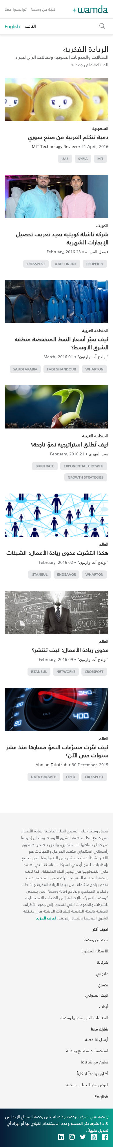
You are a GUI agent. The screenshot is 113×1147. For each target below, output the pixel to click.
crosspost (36, 264)
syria (83, 158)
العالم (103, 544)
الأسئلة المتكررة (95, 951)
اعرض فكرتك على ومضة (87, 1085)
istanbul (40, 574)
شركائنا (102, 962)
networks (66, 671)
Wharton (94, 369)
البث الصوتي (96, 995)
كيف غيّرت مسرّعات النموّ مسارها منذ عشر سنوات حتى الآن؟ (57, 750)
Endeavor (66, 574)
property (94, 264)
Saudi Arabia (25, 369)
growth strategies (85, 477)
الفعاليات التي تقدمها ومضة (84, 1018)
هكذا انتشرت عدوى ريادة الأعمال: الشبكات (57, 552)
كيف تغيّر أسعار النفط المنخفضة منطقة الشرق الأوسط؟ (61, 342)
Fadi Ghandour (61, 369)
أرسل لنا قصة (96, 1039)
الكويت (102, 225)
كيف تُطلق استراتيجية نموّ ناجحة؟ (69, 444)
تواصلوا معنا (16, 9)
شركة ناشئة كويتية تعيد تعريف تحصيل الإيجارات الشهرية (62, 237)
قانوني (102, 973)
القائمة (30, 26)
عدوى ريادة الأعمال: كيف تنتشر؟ (70, 649)
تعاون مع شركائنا (94, 1062)
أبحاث (103, 1006)
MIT (100, 158)
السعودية (100, 128)
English (12, 26)
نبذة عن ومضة (43, 9)
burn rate (45, 466)
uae (65, 158)
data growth (44, 776)
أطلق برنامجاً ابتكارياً (92, 1073)
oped (70, 776)
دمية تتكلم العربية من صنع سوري (68, 136)
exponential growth (83, 466)
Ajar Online (66, 264)
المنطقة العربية (95, 330)
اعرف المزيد (46, 918)
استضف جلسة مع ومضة (87, 1050)
